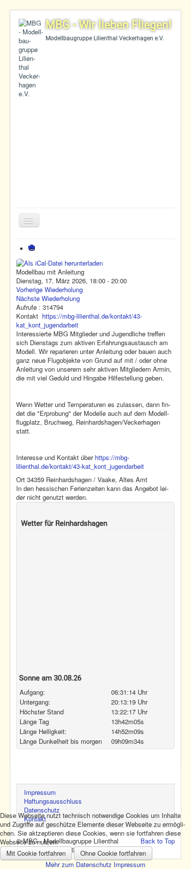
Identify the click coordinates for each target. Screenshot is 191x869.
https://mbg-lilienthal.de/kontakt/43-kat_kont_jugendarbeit (79, 320)
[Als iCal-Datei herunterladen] (59, 262)
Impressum (129, 864)
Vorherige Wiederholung (49, 289)
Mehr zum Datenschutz (79, 864)
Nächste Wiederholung (48, 298)
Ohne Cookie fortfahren (113, 853)
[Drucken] (33, 248)
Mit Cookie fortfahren (36, 853)
